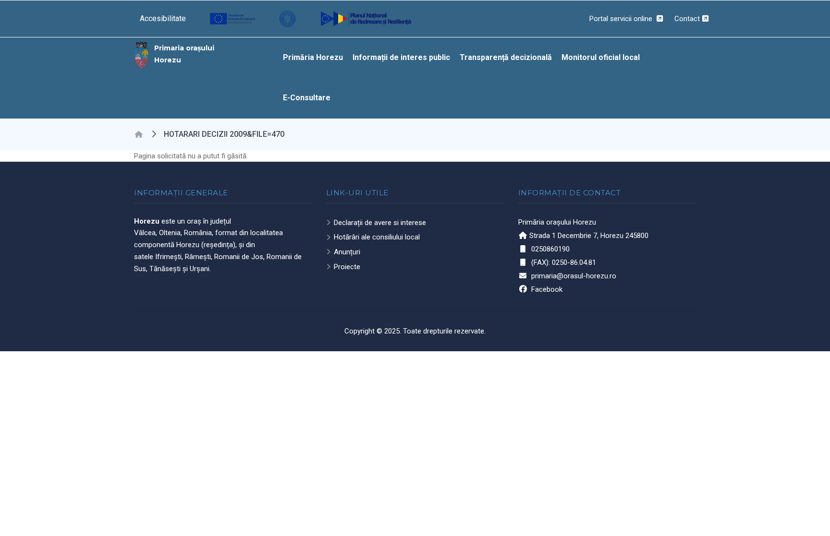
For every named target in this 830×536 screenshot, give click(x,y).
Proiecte (347, 266)
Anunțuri (347, 252)
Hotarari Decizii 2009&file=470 (224, 134)
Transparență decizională (506, 57)
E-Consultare (306, 97)
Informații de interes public (401, 57)
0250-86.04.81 (574, 262)
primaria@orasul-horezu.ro (573, 276)
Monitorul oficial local (600, 57)
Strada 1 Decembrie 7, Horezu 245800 (588, 235)
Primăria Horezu (313, 57)
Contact (687, 18)
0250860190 (550, 249)
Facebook (546, 289)
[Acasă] (141, 54)
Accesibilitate (163, 18)
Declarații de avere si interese (380, 222)
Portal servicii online (621, 18)
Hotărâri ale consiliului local (377, 237)
